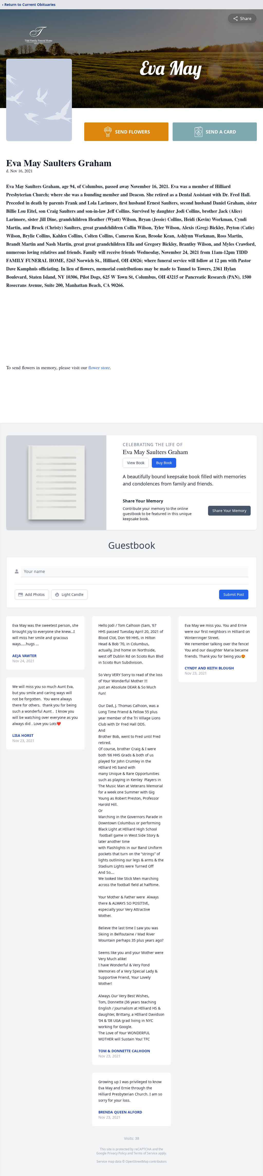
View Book (135, 462)
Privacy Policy (117, 1153)
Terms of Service (145, 1153)
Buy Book (164, 462)
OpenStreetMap (137, 1161)
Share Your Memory (229, 510)
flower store (99, 367)
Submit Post (233, 594)
